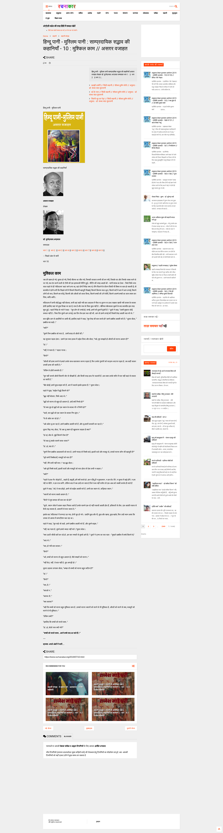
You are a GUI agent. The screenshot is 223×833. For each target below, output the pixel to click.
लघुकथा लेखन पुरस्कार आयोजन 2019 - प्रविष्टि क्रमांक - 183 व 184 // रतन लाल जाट (164, 242)
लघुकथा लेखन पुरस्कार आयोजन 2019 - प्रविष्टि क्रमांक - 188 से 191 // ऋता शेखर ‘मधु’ (164, 120)
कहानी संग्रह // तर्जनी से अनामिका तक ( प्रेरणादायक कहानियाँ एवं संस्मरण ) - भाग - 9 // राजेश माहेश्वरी (65, 713)
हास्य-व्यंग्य (69, 13)
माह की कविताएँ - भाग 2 (159, 417)
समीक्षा (156, 13)
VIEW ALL (172, 362)
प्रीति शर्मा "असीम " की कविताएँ (161, 506)
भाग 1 (45, 250)
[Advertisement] (160, 41)
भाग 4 (67, 250)
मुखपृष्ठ (98, 821)
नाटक (116, 13)
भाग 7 (87, 250)
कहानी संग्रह (65, 36)
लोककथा (146, 13)
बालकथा (48, 13)
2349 (163, 526)
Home (45, 36)
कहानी (165, 13)
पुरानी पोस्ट (131, 728)
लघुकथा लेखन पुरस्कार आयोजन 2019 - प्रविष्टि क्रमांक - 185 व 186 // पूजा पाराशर (164, 173)
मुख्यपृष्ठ (89, 728)
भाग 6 (80, 250)
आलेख (90, 13)
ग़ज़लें (98, 13)
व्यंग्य (107, 13)
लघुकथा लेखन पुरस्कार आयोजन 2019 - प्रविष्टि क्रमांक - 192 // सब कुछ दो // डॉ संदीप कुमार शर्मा (164, 100)
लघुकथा (58, 13)
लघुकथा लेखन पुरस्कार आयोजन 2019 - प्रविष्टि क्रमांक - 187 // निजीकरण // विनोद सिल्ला (164, 145)
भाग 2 (53, 250)
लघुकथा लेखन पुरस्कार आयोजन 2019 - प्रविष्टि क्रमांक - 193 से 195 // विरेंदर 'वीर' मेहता (164, 75)
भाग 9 (100, 250)
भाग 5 (73, 250)
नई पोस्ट (48, 728)
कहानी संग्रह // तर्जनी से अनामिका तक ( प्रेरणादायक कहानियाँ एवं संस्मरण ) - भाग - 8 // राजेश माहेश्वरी (111, 713)
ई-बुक (48, 18)
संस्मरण (125, 13)
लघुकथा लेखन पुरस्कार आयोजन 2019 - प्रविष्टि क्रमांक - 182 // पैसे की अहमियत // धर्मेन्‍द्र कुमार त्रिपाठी (164, 291)
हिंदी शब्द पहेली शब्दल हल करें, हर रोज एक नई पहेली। (63, 30)
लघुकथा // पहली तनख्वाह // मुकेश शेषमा (164, 266)
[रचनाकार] (67, 7)
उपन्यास (135, 13)
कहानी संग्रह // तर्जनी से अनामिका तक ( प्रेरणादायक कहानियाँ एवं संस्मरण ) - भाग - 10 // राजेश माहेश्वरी (112, 687)
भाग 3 (60, 250)
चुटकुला (174, 13)
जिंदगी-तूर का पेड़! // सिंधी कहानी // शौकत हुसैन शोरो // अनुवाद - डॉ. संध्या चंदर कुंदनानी (111, 100)
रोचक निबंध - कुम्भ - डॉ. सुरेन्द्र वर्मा (163, 197)
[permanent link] (50, 63)
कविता (81, 13)
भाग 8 (94, 250)
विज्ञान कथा (58, 18)
